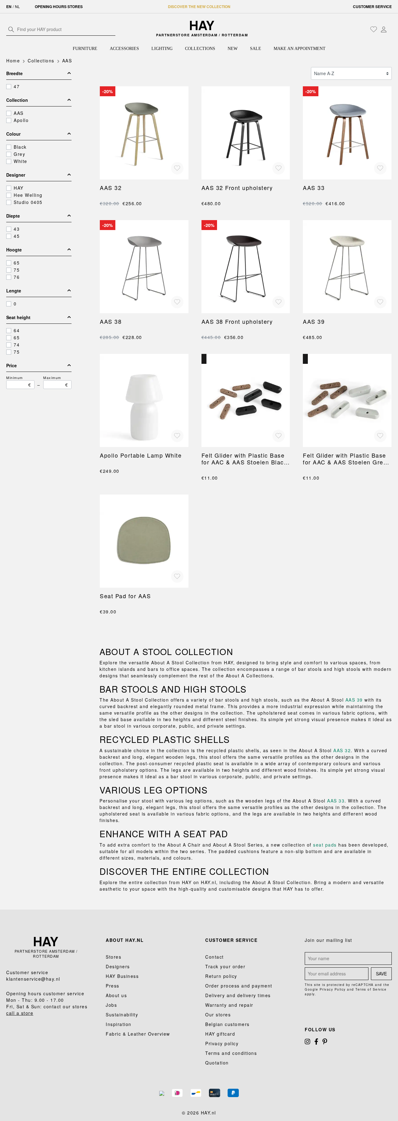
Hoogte (14, 249)
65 (17, 263)
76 (17, 277)
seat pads (325, 845)
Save (381, 973)
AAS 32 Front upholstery (237, 187)
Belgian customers (227, 1024)
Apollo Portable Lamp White (141, 455)
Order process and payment (238, 986)
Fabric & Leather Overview (138, 1034)
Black (20, 147)
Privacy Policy (333, 989)
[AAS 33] (347, 132)
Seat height (18, 317)
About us (116, 995)
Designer (15, 175)
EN (9, 6)
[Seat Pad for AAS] (144, 541)
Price (11, 365)
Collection (17, 100)
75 (17, 270)
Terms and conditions (231, 1053)
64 (17, 330)
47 (17, 86)
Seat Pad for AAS (125, 595)
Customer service (372, 6)
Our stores (218, 1014)
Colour (13, 134)
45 (17, 236)
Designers (118, 966)
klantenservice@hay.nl (33, 979)
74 (17, 344)
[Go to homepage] (202, 25)
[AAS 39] (347, 266)
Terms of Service (370, 989)
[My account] (384, 29)
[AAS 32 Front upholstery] (245, 132)
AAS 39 (314, 321)
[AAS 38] (144, 266)
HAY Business (122, 976)
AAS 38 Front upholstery (237, 321)
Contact (214, 957)
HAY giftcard (220, 1034)
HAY (19, 188)
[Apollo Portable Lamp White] (144, 400)
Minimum (18, 381)
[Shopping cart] (390, 30)
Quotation (217, 1063)
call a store (19, 1013)
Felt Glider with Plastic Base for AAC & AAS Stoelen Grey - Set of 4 (347, 458)
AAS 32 (111, 187)
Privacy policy (221, 1043)
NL (17, 6)
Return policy (221, 976)
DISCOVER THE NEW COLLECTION (199, 6)
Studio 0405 (28, 202)
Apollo (21, 120)
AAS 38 (111, 321)
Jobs (111, 1005)
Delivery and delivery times (238, 995)
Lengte (13, 290)
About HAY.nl (125, 940)
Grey (19, 154)
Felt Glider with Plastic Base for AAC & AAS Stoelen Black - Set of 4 (244, 458)
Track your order (225, 966)
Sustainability (122, 1014)
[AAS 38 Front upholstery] (245, 266)
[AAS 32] (144, 132)
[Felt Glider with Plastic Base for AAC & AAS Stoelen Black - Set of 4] (245, 400)
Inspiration (119, 1024)
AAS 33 (314, 187)
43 (17, 229)
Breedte (14, 73)
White (20, 161)
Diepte (13, 216)
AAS (19, 113)
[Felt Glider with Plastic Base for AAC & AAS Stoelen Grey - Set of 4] (347, 400)
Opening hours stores (59, 6)
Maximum (55, 381)
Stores (113, 957)
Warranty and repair (229, 1005)
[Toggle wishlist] (177, 168)
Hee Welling (28, 195)
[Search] (11, 29)
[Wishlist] (374, 29)
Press (112, 986)
